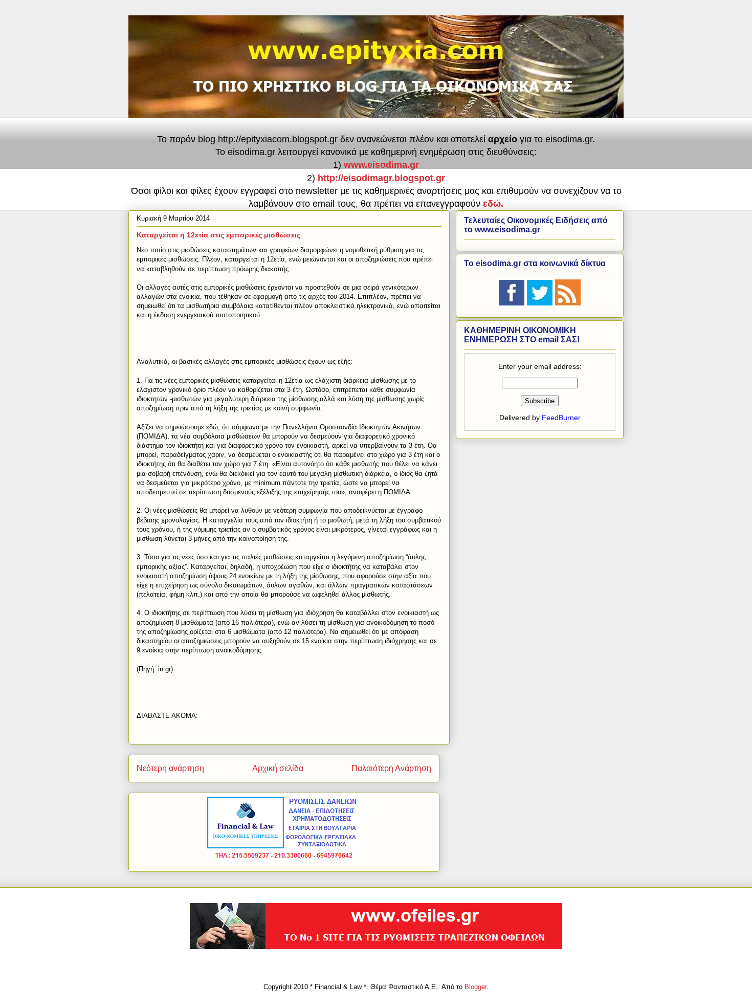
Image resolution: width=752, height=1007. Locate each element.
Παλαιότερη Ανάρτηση (391, 768)
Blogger (475, 987)
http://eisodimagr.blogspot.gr (381, 178)
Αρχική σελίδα (277, 768)
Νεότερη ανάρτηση (170, 768)
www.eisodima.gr (381, 165)
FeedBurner (561, 417)
